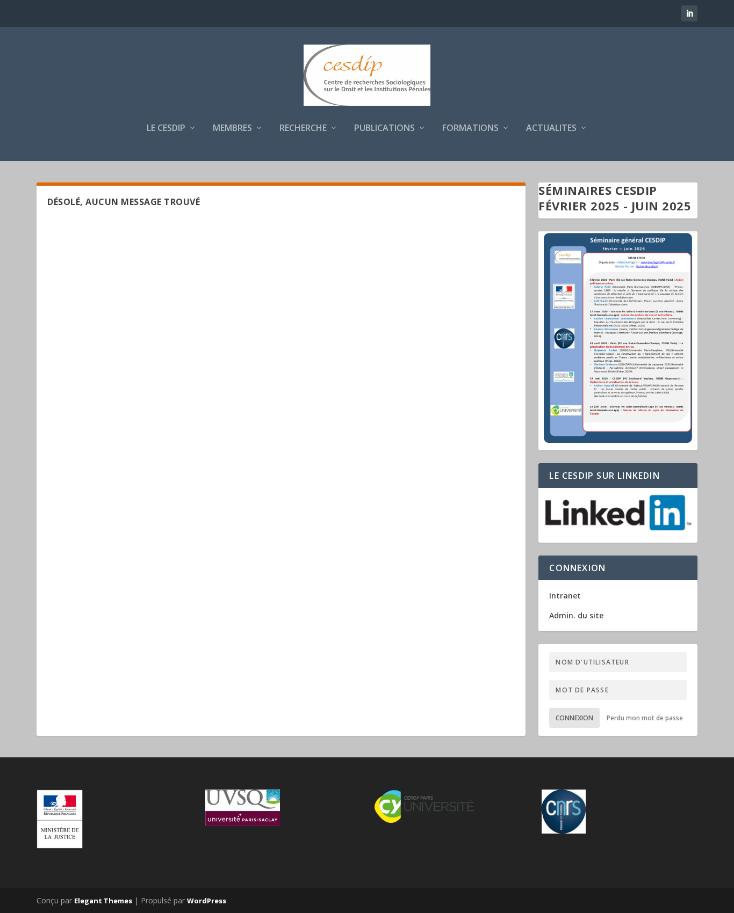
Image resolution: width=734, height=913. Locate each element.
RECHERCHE (303, 128)
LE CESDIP (166, 128)
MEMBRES (232, 128)
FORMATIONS (470, 128)
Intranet (565, 595)
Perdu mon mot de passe (645, 717)
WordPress (206, 900)
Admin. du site (576, 615)
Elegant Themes (103, 900)
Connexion (574, 717)
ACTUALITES (551, 128)
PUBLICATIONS (384, 128)
